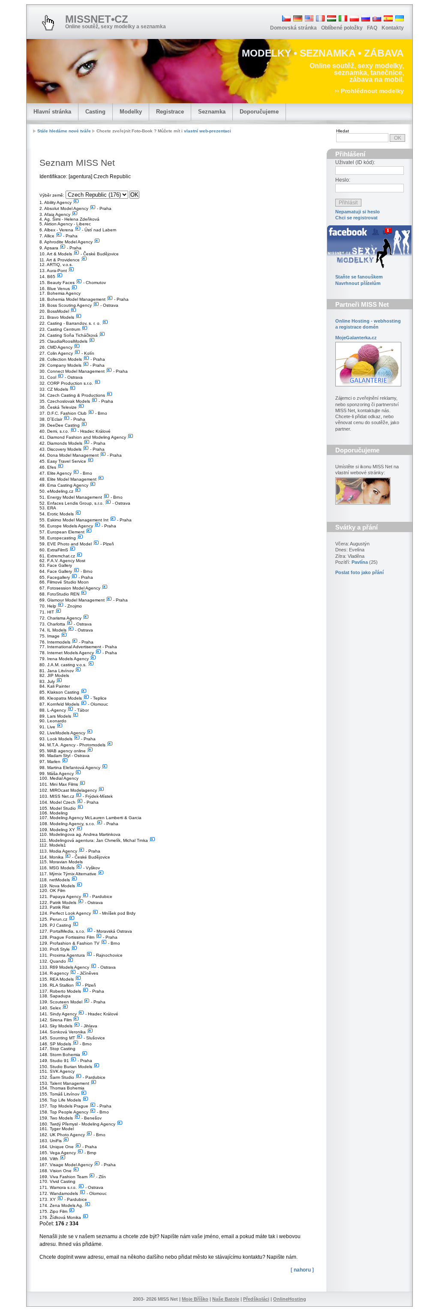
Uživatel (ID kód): (355, 162)
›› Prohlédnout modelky (369, 90)
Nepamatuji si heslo (357, 211)
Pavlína (360, 562)
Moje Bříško (195, 1299)
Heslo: (342, 180)
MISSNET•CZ (96, 19)
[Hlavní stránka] (48, 22)
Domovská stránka (293, 28)
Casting (95, 111)
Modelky (131, 111)
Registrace (170, 111)
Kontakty (393, 28)
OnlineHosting (289, 1299)
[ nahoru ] (302, 1270)
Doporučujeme (259, 111)
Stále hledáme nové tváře (64, 131)
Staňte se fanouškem (359, 276)
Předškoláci (256, 1299)
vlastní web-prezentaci (207, 131)
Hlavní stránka (52, 111)
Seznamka (212, 111)
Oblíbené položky (342, 28)
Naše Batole (225, 1299)
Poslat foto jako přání (359, 572)
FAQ (372, 28)
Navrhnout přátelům (358, 283)
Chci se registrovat (356, 217)
